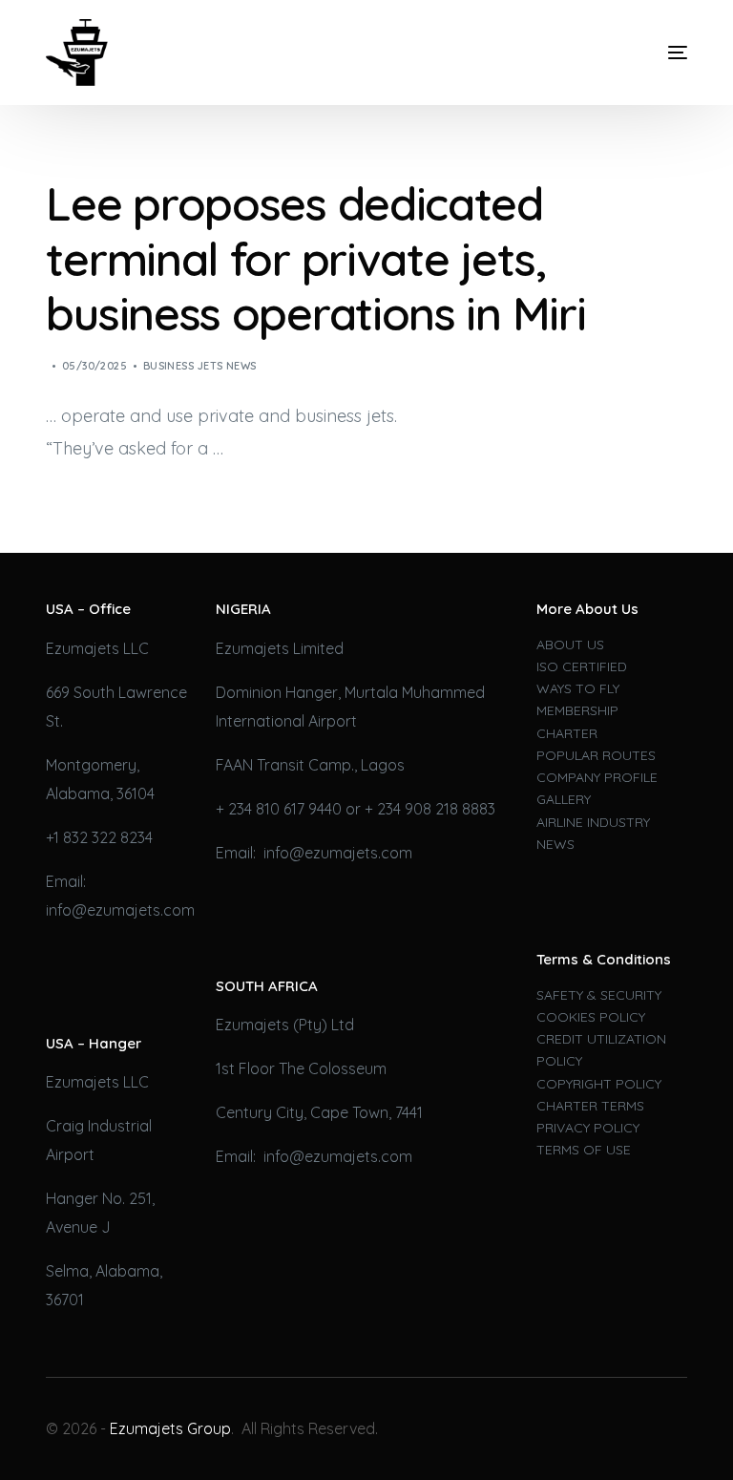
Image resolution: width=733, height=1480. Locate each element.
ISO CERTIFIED (581, 666)
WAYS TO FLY (577, 688)
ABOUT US (570, 644)
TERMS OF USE (583, 1149)
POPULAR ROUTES (596, 755)
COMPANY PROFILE (597, 777)
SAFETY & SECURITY (598, 995)
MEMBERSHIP (577, 710)
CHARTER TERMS (590, 1105)
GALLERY (563, 799)
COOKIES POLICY (590, 1016)
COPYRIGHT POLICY (598, 1083)
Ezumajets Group (170, 1428)
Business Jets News (200, 365)
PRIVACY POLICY (587, 1127)
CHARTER (566, 733)
